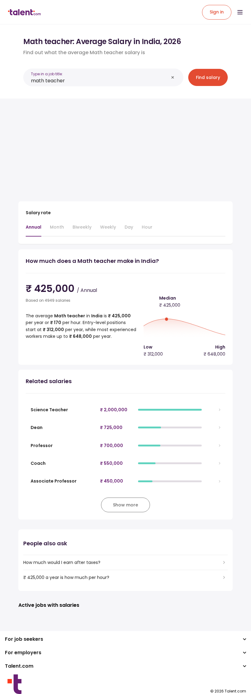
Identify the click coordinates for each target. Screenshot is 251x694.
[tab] (33, 230)
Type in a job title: (47, 73)
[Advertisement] (125, 146)
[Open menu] (240, 12)
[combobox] (100, 81)
